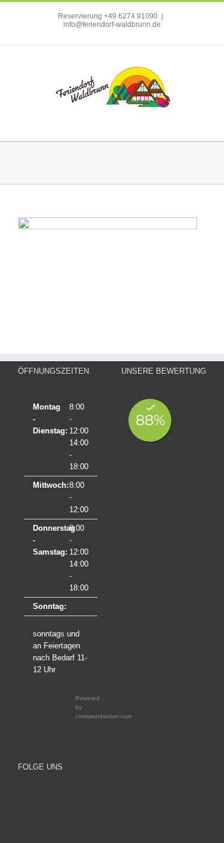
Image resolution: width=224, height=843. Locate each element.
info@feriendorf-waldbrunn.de (112, 24)
